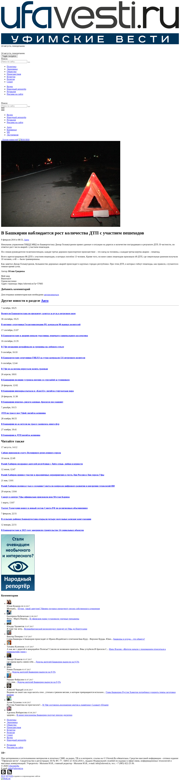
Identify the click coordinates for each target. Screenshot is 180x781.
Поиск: (4, 59)
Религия (11, 79)
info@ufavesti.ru (15, 768)
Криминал (12, 130)
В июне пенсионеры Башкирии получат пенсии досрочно (44, 715)
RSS (27, 139)
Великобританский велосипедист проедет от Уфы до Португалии (55, 629)
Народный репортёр (16, 89)
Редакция (11, 91)
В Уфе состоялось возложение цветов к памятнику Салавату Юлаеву (75, 705)
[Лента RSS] (9, 773)
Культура (11, 76)
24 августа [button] (6, 46)
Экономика (12, 69)
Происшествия (14, 74)
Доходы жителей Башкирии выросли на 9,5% (57, 662)
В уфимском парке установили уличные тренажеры (54, 619)
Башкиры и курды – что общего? (129, 639)
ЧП (8, 132)
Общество (11, 71)
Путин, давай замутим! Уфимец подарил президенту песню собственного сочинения (59, 608)
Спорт (10, 82)
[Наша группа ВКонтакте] (3, 773)
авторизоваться (51, 294)
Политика (11, 66)
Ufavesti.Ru (13, 766)
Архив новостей (9, 139)
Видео (10, 86)
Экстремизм (12, 135)
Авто (9, 127)
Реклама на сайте (15, 94)
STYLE (7, 776)
